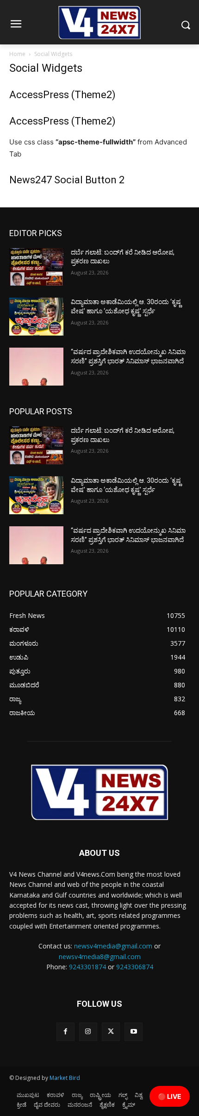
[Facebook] (65, 1031)
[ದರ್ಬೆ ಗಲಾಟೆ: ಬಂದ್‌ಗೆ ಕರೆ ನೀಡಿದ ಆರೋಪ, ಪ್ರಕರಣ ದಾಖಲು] (36, 267)
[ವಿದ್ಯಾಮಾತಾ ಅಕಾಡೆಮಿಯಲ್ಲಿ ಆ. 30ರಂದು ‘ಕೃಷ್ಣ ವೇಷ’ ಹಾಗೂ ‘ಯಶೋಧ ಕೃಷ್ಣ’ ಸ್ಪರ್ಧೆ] (36, 317)
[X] (111, 1031)
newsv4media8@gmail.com (100, 956)
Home (17, 54)
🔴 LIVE (169, 1096)
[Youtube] (133, 1031)
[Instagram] (88, 1031)
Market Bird (65, 1078)
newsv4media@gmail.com (113, 945)
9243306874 (134, 966)
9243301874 (87, 966)
